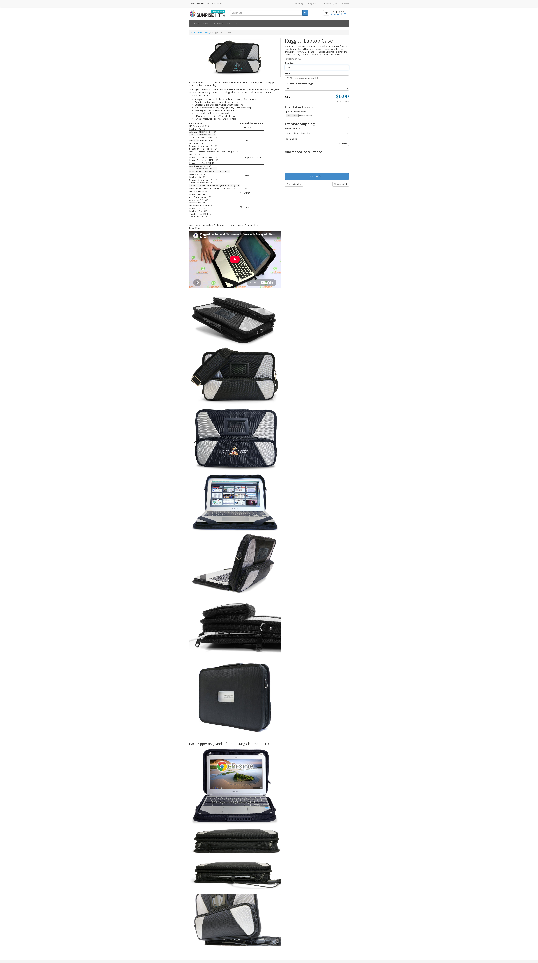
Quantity (289, 63)
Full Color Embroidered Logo (299, 83)
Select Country (292, 128)
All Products (196, 32)
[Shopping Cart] (326, 12)
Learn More (218, 23)
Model (288, 73)
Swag (207, 32)
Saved (346, 3)
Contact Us (232, 23)
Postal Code (291, 139)
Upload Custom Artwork (297, 111)
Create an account (218, 3)
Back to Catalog (294, 184)
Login (207, 3)
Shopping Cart (331, 3)
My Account (314, 3)
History (300, 3)
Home (196, 23)
